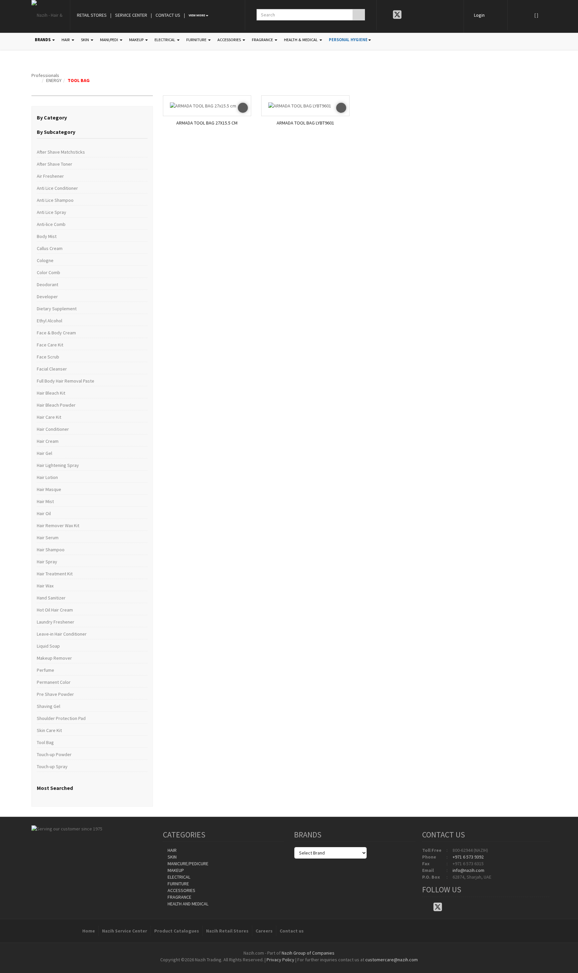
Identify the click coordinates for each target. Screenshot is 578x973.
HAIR (66, 39)
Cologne (45, 260)
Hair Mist (45, 501)
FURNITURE (196, 39)
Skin (172, 857)
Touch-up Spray (52, 766)
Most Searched (55, 788)
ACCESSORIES (229, 39)
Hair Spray (47, 562)
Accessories (181, 890)
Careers (264, 931)
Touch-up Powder (54, 754)
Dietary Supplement (57, 309)
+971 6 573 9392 (468, 857)
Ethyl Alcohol (49, 321)
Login (479, 15)
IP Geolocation (275, 966)
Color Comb (48, 272)
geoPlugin (307, 966)
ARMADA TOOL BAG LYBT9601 (305, 123)
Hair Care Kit (49, 417)
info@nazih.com (468, 870)
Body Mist (47, 236)
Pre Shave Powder (55, 694)
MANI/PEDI (109, 39)
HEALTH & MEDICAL (301, 39)
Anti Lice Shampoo (55, 200)
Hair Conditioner (53, 429)
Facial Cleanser (52, 369)
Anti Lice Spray (51, 212)
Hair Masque (49, 489)
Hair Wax (45, 586)
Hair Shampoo (51, 550)
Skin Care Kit (49, 730)
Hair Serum (48, 538)
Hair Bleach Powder (56, 405)
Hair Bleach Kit (51, 393)
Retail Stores (92, 15)
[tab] (92, 117)
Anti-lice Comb (51, 224)
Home (88, 931)
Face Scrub (48, 357)
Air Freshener (50, 176)
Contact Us (168, 15)
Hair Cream (48, 441)
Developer (47, 297)
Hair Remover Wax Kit (58, 525)
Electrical (178, 877)
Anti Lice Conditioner (57, 188)
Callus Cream (50, 248)
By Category (52, 117)
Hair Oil (44, 513)
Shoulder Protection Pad (61, 718)
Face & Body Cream (56, 333)
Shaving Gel (48, 706)
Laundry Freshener (55, 622)
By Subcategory (56, 132)
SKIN (85, 39)
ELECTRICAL (165, 39)
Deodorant (47, 284)
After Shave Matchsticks (61, 152)
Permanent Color (54, 682)
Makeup (175, 870)
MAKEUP (136, 39)
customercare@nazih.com (391, 960)
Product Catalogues (176, 931)
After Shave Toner (54, 164)
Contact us (292, 931)
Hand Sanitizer (51, 598)
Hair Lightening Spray (58, 465)
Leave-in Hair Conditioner (62, 634)
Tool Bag (79, 80)
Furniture (178, 884)
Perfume (45, 670)
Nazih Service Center (124, 931)
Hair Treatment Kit (55, 574)
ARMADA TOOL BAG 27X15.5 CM (206, 123)
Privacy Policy (280, 960)
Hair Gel (44, 453)
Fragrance (179, 897)
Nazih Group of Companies (308, 953)
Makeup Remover (54, 658)
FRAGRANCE (263, 39)
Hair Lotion (47, 477)
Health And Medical (187, 904)
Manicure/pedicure (187, 864)
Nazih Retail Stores (227, 931)
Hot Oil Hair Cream (55, 610)
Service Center (131, 15)
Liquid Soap (48, 646)
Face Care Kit (50, 345)
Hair (172, 850)
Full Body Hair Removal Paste (65, 381)
